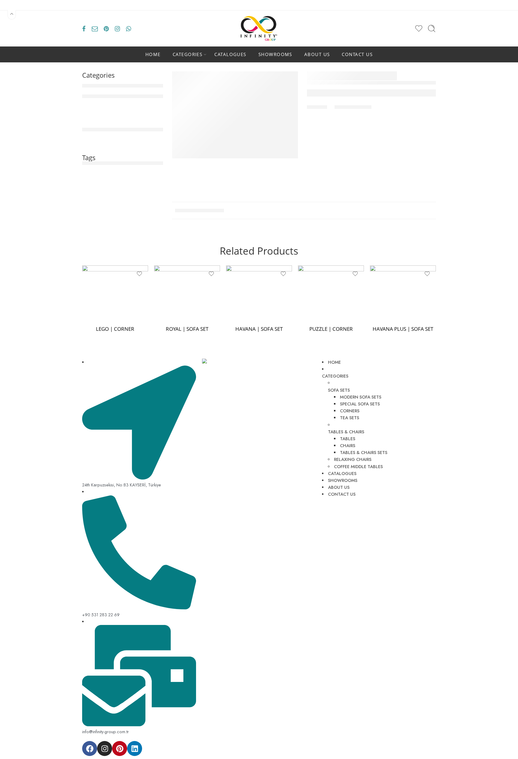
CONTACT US (357, 54)
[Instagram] (104, 748)
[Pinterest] (119, 748)
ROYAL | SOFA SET (187, 328)
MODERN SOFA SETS (360, 397)
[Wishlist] (139, 273)
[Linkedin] (134, 748)
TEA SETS (349, 417)
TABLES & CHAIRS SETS (363, 452)
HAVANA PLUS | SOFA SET (403, 328)
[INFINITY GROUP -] (259, 28)
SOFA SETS (339, 390)
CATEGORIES (188, 54)
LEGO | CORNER (115, 328)
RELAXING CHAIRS (352, 459)
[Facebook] (89, 748)
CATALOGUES (230, 54)
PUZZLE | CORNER (331, 328)
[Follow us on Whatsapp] (128, 28)
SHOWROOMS (275, 54)
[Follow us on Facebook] (84, 28)
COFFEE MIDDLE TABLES (358, 466)
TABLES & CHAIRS (346, 432)
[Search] (431, 28)
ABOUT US (317, 54)
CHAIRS (347, 445)
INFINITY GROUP (234, 744)
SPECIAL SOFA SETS (360, 404)
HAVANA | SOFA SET (259, 328)
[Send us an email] (95, 28)
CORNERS (349, 411)
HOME (153, 54)
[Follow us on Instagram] (117, 28)
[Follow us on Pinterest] (106, 28)
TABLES (347, 438)
